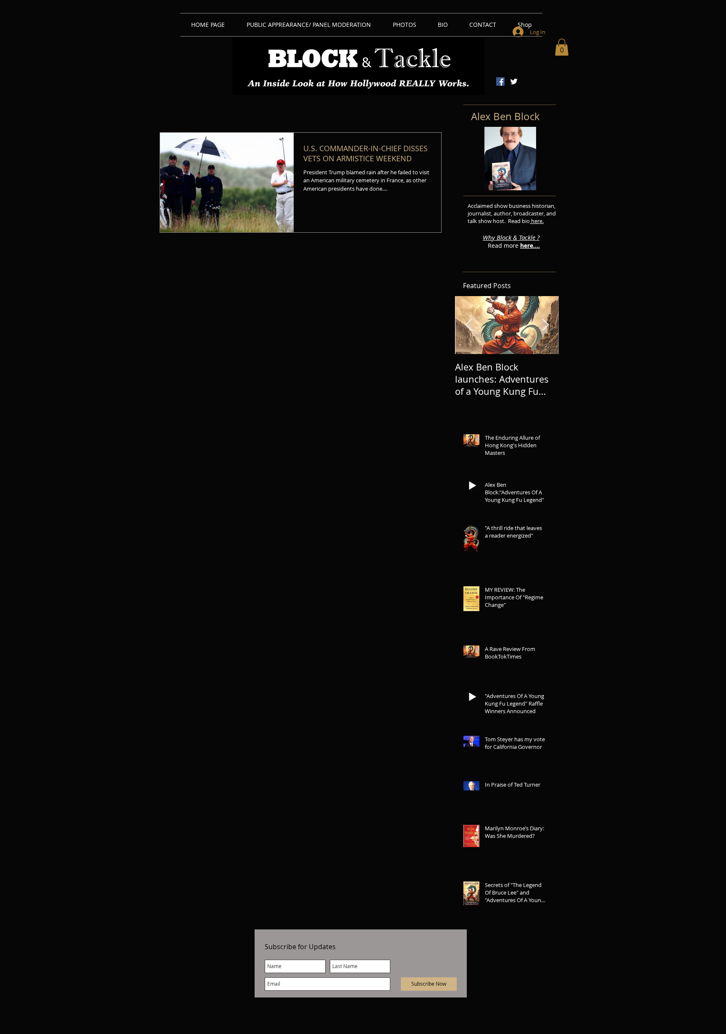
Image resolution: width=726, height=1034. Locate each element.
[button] (562, 47)
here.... (530, 245)
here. (537, 221)
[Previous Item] (468, 325)
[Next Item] (545, 325)
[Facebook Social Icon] (500, 81)
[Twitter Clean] (514, 81)
